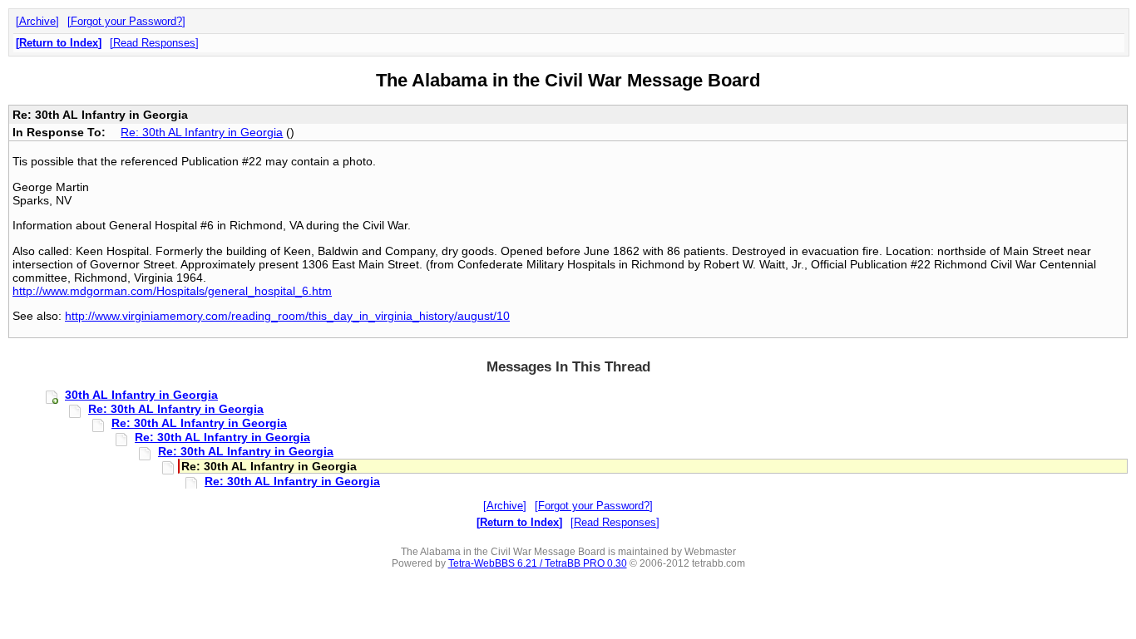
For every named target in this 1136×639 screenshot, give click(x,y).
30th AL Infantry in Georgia (141, 394)
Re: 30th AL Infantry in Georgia (202, 132)
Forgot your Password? (126, 21)
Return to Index (58, 43)
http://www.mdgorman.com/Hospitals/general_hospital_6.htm (172, 290)
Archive (37, 21)
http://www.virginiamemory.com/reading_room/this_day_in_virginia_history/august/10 (287, 315)
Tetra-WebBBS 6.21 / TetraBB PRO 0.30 (537, 563)
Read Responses (154, 43)
